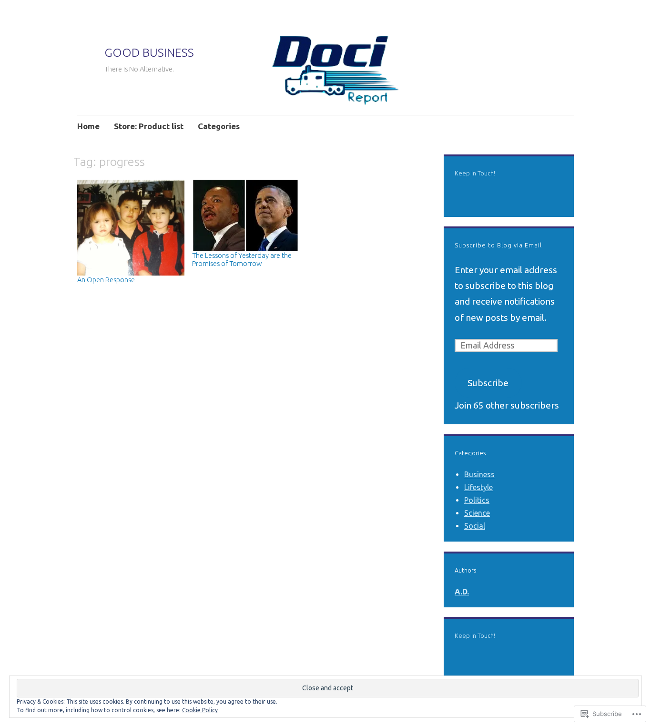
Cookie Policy (200, 710)
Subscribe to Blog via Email (498, 245)
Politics (476, 500)
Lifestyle (478, 487)
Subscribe (488, 383)
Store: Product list (148, 126)
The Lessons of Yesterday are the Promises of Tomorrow (242, 259)
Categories (219, 126)
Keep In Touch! (475, 173)
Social (474, 526)
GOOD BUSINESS (149, 52)
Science (477, 513)
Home (88, 126)
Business (479, 474)
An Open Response (106, 280)
